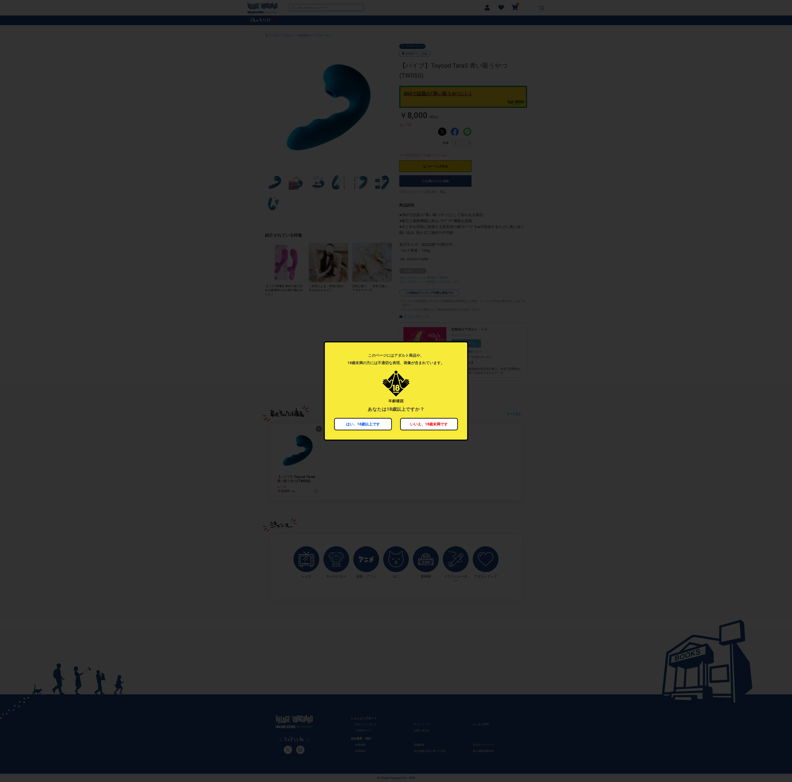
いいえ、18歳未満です (429, 424)
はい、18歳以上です (363, 424)
